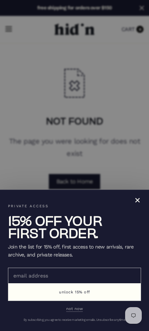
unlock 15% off (74, 292)
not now (74, 308)
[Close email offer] (74, 165)
